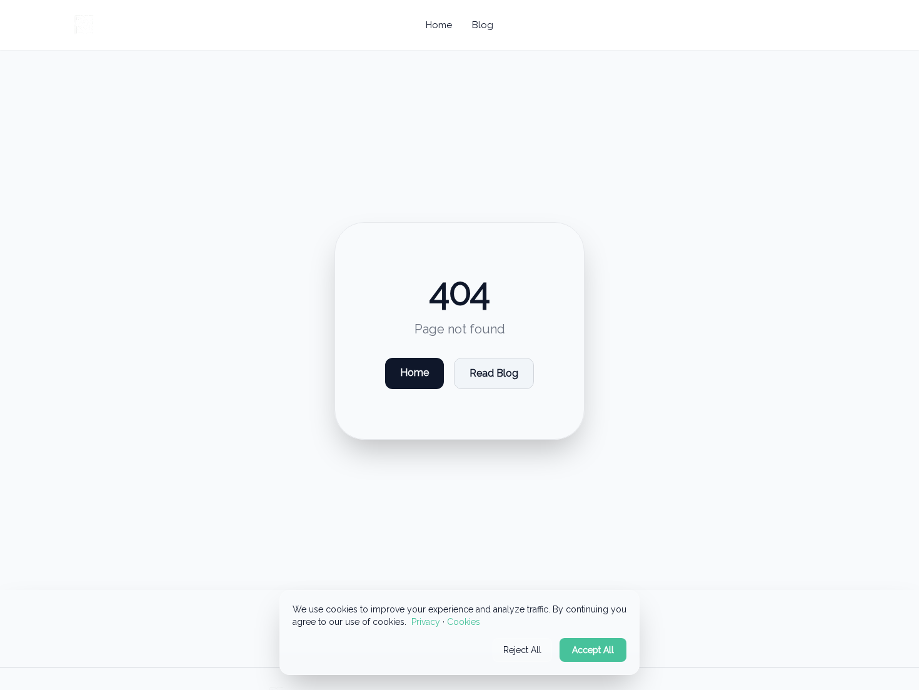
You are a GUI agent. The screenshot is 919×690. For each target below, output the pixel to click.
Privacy (425, 622)
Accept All (593, 650)
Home (439, 25)
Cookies (463, 622)
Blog (482, 25)
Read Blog (494, 373)
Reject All (522, 650)
